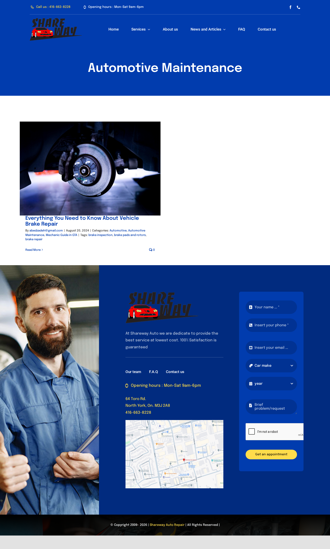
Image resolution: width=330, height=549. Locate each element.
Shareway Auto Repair (167, 525)
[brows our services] (56, 20)
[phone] (298, 7)
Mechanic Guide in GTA (61, 235)
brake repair (33, 239)
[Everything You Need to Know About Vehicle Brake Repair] (90, 169)
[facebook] (290, 7)
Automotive (118, 230)
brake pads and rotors (130, 235)
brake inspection (100, 235)
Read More (33, 250)
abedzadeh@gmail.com (46, 230)
